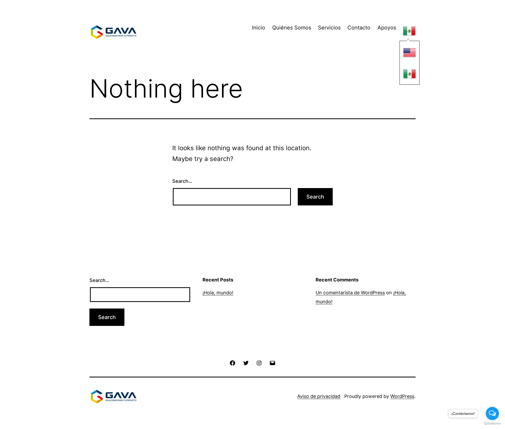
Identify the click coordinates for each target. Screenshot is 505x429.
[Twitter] (245, 363)
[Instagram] (259, 363)
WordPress (402, 396)
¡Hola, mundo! (218, 292)
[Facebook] (232, 363)
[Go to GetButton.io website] (492, 423)
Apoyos (386, 27)
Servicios (329, 27)
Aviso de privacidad (318, 396)
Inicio (258, 27)
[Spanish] (409, 31)
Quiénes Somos (291, 27)
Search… (182, 181)
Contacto (358, 27)
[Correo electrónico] (272, 363)
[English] (409, 52)
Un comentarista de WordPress (350, 292)
